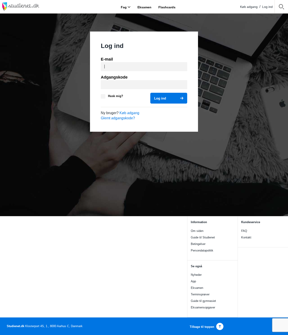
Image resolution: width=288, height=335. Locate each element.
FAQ (244, 231)
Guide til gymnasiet (203, 301)
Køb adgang (249, 7)
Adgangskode (114, 77)
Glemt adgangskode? (118, 118)
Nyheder (196, 274)
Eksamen (197, 288)
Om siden (197, 231)
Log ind (267, 7)
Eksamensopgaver (203, 307)
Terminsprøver (200, 294)
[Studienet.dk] (31, 6)
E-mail (107, 59)
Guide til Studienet (203, 237)
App (193, 281)
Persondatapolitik (202, 250)
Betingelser (198, 244)
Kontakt (246, 237)
